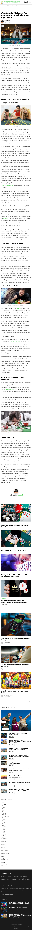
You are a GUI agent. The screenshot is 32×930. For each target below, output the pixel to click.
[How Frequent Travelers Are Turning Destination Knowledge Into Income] (16, 720)
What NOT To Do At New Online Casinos (14, 551)
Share (2, 26)
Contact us (16, 928)
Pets (3, 846)
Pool (3, 849)
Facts (3, 819)
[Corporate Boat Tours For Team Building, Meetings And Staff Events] (4, 757)
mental (28, 486)
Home (3, 832)
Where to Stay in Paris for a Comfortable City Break (16, 776)
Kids (3, 835)
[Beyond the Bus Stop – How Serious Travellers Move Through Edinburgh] (4, 791)
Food (3, 822)
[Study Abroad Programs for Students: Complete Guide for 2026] (4, 784)
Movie (3, 840)
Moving (4, 841)
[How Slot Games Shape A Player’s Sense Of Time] (16, 680)
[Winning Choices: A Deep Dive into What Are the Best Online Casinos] (16, 562)
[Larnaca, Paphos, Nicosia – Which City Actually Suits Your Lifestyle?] (4, 750)
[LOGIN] (25, 2)
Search (29, 702)
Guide (16, 486)
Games (4, 823)
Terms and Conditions (11, 926)
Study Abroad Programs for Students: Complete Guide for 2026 (19, 783)
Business (4, 808)
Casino (2, 548)
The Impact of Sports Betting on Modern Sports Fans (18, 762)
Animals (4, 802)
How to (4, 834)
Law (3, 837)
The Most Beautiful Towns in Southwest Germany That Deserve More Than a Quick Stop (20, 742)
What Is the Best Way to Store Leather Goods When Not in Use (19, 769)
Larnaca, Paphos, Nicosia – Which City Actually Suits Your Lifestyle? (19, 749)
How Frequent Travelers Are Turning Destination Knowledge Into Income (19, 903)
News (3, 844)
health (22, 486)
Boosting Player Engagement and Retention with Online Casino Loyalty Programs (14, 602)
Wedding (4, 864)
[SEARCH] (27, 2)
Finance (4, 820)
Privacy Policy (27, 926)
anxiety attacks (15, 341)
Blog (3, 805)
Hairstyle (4, 826)
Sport (3, 856)
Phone (3, 847)
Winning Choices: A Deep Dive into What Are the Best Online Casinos (15, 575)
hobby (3, 831)
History (4, 829)
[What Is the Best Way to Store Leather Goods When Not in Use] (4, 770)
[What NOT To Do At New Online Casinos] (16, 538)
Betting (3, 523)
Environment (5, 817)
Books (3, 807)
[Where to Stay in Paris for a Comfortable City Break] (4, 777)
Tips (3, 861)
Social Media (5, 853)
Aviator (5, 218)
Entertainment (5, 816)
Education (4, 814)
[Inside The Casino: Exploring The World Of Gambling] (16, 513)
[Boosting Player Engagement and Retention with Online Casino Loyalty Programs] (16, 588)
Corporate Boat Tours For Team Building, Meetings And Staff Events (19, 756)
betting (4, 486)
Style (3, 858)
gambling (11, 486)
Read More (11, 736)
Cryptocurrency (6, 811)
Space (3, 855)
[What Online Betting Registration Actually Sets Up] (16, 624)
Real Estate (5, 850)
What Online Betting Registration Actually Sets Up (18, 734)
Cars (3, 810)
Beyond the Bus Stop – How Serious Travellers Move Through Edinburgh (19, 790)
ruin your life (10, 389)
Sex (3, 852)
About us (20, 926)
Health (4, 828)
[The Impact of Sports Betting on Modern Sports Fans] (16, 654)
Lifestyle (4, 838)
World (3, 865)
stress (19, 308)
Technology (5, 859)
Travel (3, 721)
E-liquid (4, 813)
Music (3, 843)
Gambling (3, 598)
